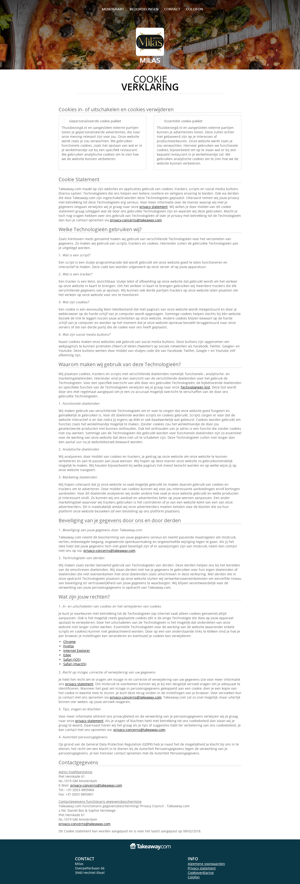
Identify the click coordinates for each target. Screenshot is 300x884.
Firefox (68, 646)
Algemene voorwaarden (206, 863)
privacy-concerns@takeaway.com (136, 220)
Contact (172, 9)
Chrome (69, 641)
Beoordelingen (144, 9)
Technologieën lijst (195, 387)
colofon (194, 9)
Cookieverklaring (201, 872)
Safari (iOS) (72, 659)
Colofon (194, 877)
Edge (67, 655)
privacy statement (153, 206)
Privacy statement (202, 868)
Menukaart (113, 9)
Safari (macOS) (74, 664)
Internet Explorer (76, 650)
